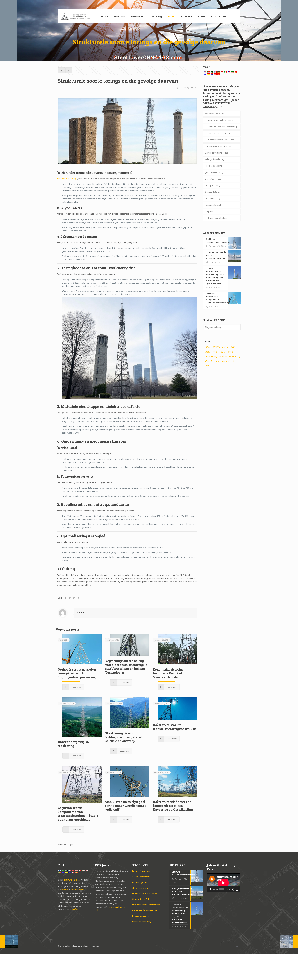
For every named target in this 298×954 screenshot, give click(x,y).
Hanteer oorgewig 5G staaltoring (73, 744)
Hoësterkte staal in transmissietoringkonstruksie (174, 727)
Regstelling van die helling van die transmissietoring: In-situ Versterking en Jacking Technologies (127, 666)
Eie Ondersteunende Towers (144, 893)
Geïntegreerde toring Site (219, 133)
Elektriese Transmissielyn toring (219, 146)
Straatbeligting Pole (141, 899)
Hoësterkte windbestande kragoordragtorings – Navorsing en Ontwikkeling (173, 806)
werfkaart (76, 909)
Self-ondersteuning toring (216, 153)
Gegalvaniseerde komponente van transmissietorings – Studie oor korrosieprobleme (78, 813)
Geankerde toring (213, 192)
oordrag (65, 889)
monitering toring (212, 198)
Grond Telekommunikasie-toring (222, 127)
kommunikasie (77, 889)
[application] (223, 882)
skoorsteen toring (213, 179)
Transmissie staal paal (218, 218)
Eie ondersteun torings (67, 178)
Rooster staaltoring (213, 166)
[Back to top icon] (237, 946)
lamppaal (209, 211)
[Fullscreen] (237, 889)
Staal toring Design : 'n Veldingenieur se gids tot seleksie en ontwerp (123, 737)
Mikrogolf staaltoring (214, 159)
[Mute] (233, 889)
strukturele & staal (72, 880)
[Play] (210, 889)
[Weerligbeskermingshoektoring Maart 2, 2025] (9, 941)
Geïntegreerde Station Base (144, 910)
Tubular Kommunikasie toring (221, 140)
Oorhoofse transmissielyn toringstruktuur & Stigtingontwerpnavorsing (77, 673)
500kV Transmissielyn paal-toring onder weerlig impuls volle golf (126, 806)
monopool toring (212, 185)
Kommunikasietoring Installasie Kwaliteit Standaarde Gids (168, 673)
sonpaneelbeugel (213, 205)
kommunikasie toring (214, 114)
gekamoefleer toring (214, 172)
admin (80, 612)
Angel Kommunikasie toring (220, 120)
